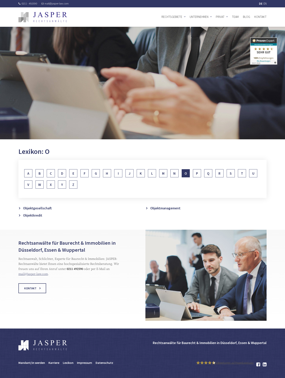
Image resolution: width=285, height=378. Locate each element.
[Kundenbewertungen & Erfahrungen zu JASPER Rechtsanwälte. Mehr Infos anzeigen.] (263, 51)
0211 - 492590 (29, 3)
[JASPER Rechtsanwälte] (42, 17)
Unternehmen (199, 17)
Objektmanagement (165, 208)
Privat (220, 17)
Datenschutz (104, 363)
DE (261, 3)
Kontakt (260, 17)
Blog (246, 17)
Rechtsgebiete (172, 17)
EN (265, 3)
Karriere (53, 363)
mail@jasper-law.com (57, 3)
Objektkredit (32, 215)
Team (235, 17)
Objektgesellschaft (37, 208)
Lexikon (68, 363)
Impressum (84, 363)
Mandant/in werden (31, 363)
